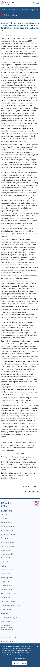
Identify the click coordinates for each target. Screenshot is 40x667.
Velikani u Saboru (6, 562)
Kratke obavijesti (6, 570)
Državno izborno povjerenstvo (10, 605)
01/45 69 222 (8, 622)
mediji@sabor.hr (6, 625)
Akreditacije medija (7, 578)
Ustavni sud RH (6, 609)
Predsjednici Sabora (7, 558)
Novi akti (4, 515)
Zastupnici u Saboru (7, 542)
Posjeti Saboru (5, 574)
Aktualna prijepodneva (8, 526)
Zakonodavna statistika (8, 534)
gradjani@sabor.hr (7, 627)
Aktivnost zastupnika (7, 546)
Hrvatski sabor (10, 3)
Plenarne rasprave (7, 522)
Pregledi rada (5, 582)
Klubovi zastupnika (7, 554)
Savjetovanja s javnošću (8, 601)
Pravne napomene (7, 641)
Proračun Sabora (6, 585)
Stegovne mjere (6, 550)
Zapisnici (4, 518)
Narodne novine (6, 597)
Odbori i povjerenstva (22, 10)
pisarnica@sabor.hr (7, 629)
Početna (3, 10)
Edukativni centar (6, 589)
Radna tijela (11, 10)
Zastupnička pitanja (7, 530)
